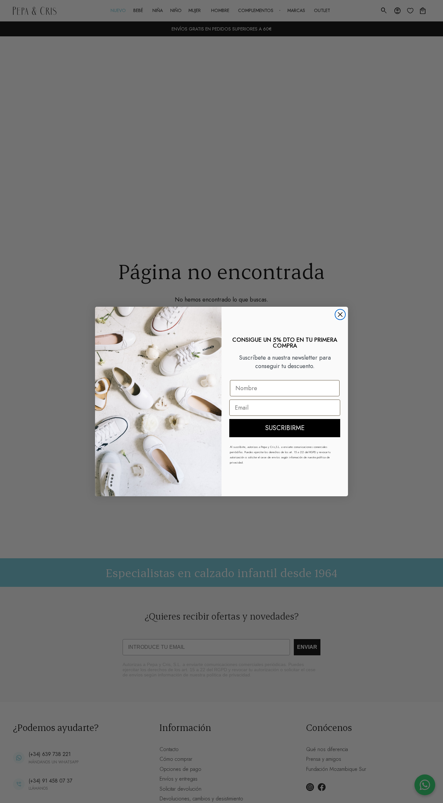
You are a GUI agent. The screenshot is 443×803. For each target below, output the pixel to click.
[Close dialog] (340, 314)
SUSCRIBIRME (285, 428)
